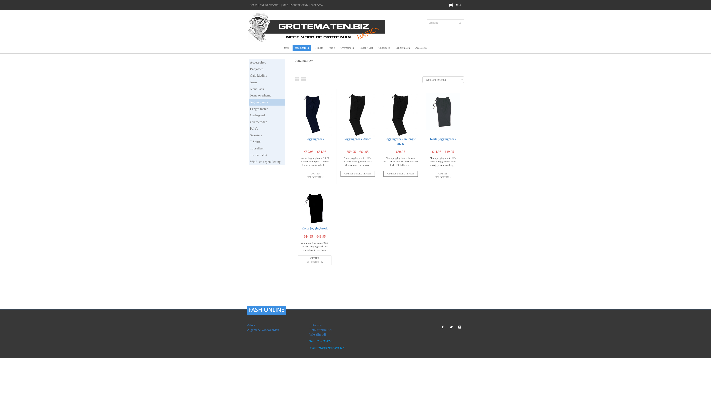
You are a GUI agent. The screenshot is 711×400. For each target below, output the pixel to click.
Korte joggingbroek (443, 139)
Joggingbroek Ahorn (357, 139)
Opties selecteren (315, 175)
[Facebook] (442, 327)
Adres (251, 325)
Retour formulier (320, 330)
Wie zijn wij (317, 334)
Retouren (315, 325)
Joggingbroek (315, 139)
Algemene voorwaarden (263, 330)
